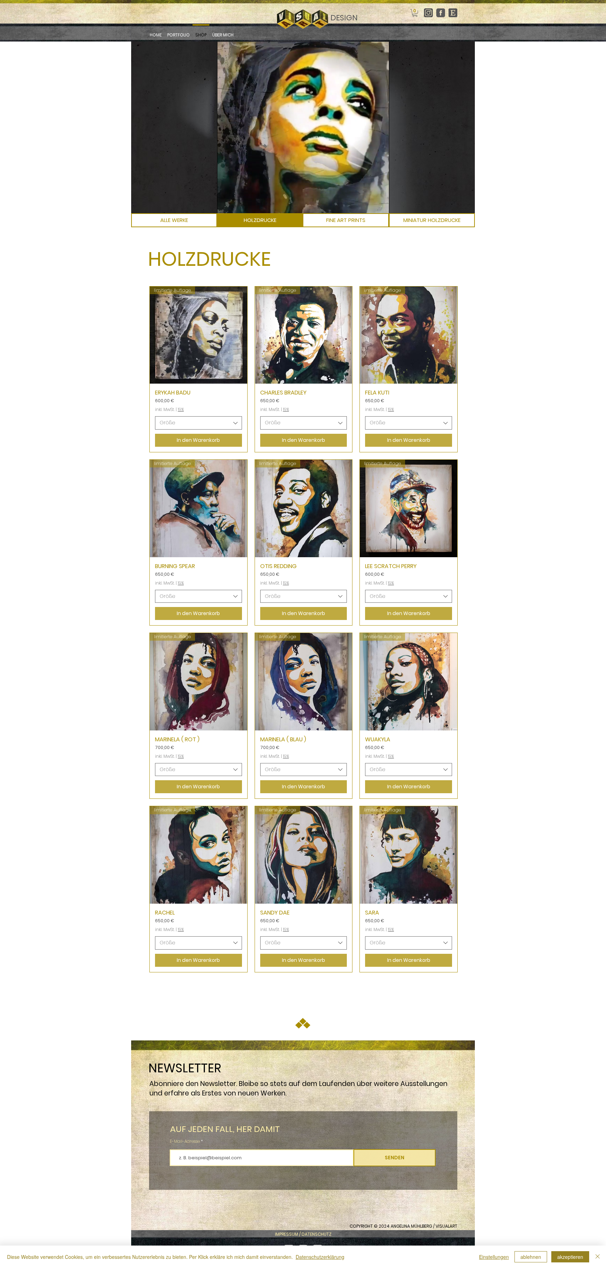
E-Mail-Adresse (185, 1141)
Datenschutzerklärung (320, 1256)
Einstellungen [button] (494, 1256)
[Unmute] (238, 203)
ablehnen (530, 1256)
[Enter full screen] (379, 203)
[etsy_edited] (453, 12)
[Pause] (226, 203)
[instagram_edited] (428, 12)
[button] (414, 13)
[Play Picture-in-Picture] (367, 203)
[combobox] (198, 423)
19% (181, 409)
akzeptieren (570, 1256)
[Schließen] (597, 1256)
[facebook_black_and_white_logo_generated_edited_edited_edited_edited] (440, 12)
